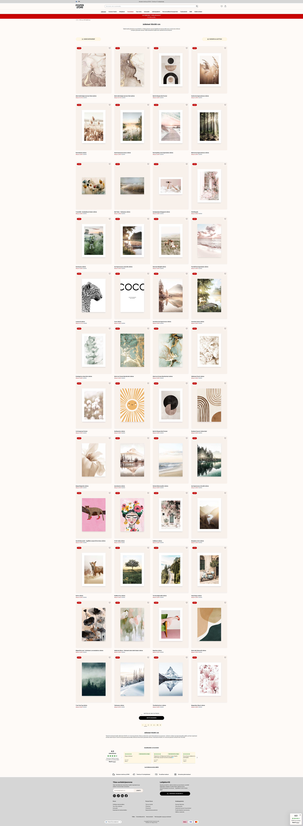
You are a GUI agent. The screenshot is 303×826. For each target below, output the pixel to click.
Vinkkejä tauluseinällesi (118, 804)
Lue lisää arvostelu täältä (152, 767)
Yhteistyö (148, 806)
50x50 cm (87, 20)
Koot (82, 20)
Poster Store (155, 821)
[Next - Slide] (197, 757)
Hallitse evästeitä (179, 812)
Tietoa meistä (149, 804)
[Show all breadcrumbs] (77, 20)
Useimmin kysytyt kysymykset (183, 808)
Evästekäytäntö (140, 816)
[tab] (221, 6)
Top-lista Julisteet (117, 806)
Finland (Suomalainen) (113, 822)
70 (157, 725)
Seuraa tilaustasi (179, 804)
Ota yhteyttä (178, 806)
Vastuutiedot (149, 816)
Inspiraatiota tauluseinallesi (120, 810)
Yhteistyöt (148, 808)
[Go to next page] (160, 725)
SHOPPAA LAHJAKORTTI (176, 793)
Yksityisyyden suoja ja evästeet (162, 816)
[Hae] (197, 6)
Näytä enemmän (151, 718)
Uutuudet (115, 808)
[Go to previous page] (142, 725)
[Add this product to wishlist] (110, 48)
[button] (296, 819)
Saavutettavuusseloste (151, 810)
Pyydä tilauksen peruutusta (182, 810)
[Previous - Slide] (121, 757)
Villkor (133, 816)
